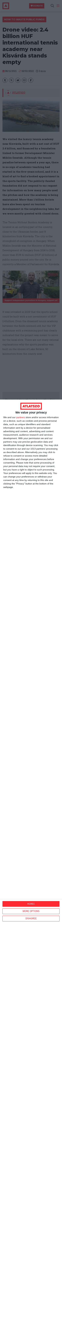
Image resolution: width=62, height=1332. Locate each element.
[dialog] (31, 866)
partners (20, 417)
